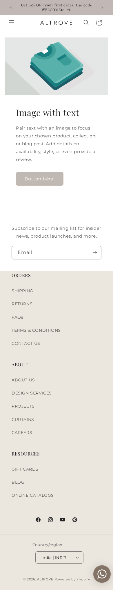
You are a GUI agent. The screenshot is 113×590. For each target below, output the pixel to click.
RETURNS (22, 303)
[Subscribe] (94, 252)
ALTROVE (45, 579)
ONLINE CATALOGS (33, 495)
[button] (11, 22)
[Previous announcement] (10, 7)
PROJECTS (23, 406)
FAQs (17, 317)
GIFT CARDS (25, 469)
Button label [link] (40, 179)
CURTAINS (23, 419)
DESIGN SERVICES (32, 393)
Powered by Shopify (72, 579)
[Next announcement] (102, 7)
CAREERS (22, 432)
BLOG (18, 482)
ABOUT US (23, 380)
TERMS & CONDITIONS (36, 330)
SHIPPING (22, 290)
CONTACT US (26, 343)
